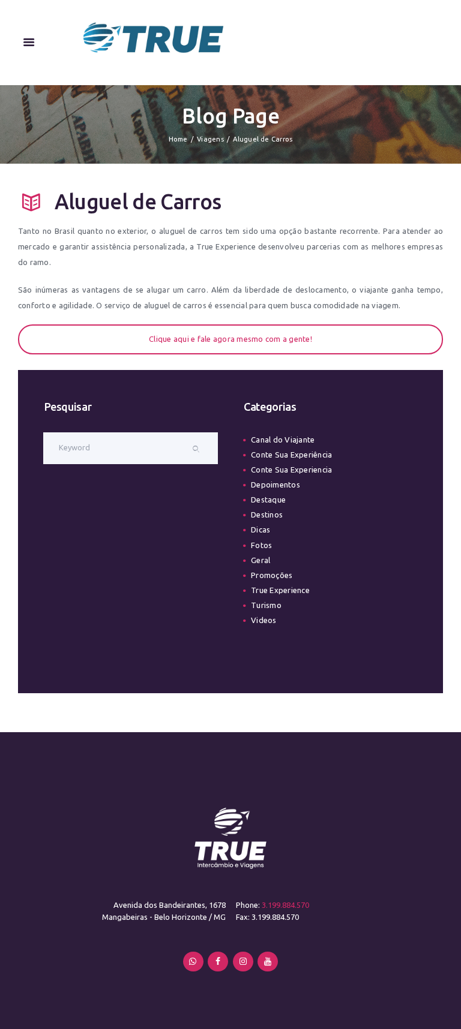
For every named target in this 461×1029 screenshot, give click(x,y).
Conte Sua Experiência (291, 454)
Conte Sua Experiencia (291, 469)
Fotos (261, 545)
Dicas (260, 529)
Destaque (268, 499)
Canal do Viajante (283, 439)
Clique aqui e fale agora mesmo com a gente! (230, 339)
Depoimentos (275, 484)
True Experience (280, 590)
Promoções (271, 575)
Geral (260, 560)
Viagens (210, 139)
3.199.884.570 (285, 905)
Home (178, 139)
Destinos (267, 514)
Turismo (266, 605)
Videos (263, 620)
